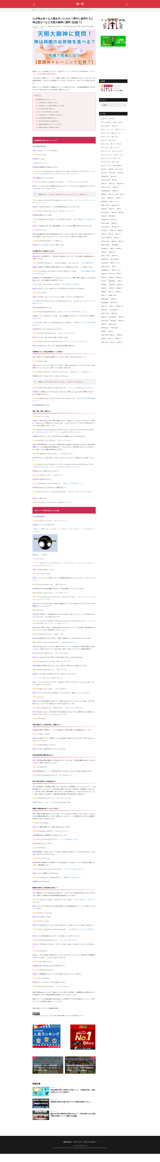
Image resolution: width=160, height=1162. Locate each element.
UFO (105, 118)
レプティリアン (107, 165)
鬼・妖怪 (105, 342)
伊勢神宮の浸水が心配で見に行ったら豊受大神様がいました (70, 1102)
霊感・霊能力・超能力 (109, 335)
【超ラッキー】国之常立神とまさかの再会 (46, 112)
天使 (114, 212)
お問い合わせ (67, 1142)
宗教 (114, 230)
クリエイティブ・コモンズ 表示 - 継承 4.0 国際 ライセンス (55, 1015)
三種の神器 (118, 165)
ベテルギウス (106, 162)
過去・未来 (113, 324)
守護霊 (105, 230)
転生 (122, 317)
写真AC (56, 1008)
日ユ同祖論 (115, 259)
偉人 (113, 183)
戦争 (120, 248)
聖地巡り (120, 306)
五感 (111, 169)
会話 (115, 176)
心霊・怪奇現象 (107, 237)
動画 (104, 194)
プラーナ (117, 158)
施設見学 (105, 259)
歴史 (105, 277)
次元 (113, 273)
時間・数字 (106, 266)
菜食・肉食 (106, 313)
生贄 (112, 288)
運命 (122, 320)
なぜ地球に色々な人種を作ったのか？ (47, 102)
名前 (119, 198)
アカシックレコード (108, 129)
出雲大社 (121, 183)
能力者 (105, 309)
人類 (58, 26)
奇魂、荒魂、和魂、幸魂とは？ (45, 108)
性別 (117, 237)
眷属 (104, 291)
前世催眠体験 (106, 190)
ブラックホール (107, 158)
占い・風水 (120, 194)
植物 (105, 273)
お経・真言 (106, 126)
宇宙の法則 (106, 226)
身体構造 (114, 317)
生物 (105, 288)
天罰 (122, 212)
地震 (113, 208)
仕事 (121, 172)
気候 (112, 277)
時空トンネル (115, 263)
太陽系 (113, 216)
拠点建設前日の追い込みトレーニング (45, 99)
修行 (105, 183)
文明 (116, 255)
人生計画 (120, 169)
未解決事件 (106, 270)
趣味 (105, 317)
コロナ (113, 140)
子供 (115, 219)
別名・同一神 (62, 26)
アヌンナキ (106, 133)
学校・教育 (106, 223)
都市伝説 (106, 327)
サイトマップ (77, 1142)
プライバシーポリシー (90, 1142)
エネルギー (116, 133)
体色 (115, 180)
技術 (105, 252)
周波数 (105, 201)
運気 (104, 324)
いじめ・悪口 (107, 122)
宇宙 (115, 223)
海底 (119, 277)
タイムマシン (106, 151)
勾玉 (111, 194)
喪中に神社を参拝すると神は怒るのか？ (48, 121)
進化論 (114, 320)
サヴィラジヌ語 (116, 143)
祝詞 (119, 291)
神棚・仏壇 (80, 26)
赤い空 (80, 4)
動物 (116, 190)
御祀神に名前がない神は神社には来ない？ (48, 127)
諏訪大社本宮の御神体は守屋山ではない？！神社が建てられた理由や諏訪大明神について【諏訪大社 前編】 (72, 1115)
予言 (104, 169)
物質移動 (112, 281)
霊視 (104, 338)
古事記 (67, 26)
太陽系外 (106, 219)
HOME (35, 9)
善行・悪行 (106, 205)
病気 (120, 288)
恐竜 (114, 241)
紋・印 (105, 306)
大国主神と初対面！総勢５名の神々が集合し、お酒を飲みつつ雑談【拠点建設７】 (64, 382)
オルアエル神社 (109, 85)
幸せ (119, 234)
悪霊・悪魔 (106, 244)
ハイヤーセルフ (118, 151)
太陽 (105, 216)
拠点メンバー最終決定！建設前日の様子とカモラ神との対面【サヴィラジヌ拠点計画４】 (65, 194)
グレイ (105, 140)
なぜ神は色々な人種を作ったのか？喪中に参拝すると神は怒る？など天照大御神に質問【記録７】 (69, 9)
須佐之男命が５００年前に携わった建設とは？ (49, 115)
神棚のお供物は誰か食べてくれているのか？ (49, 124)
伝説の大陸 (106, 180)
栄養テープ (116, 270)
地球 (105, 208)
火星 (104, 281)
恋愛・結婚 (106, 241)
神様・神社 (42, 9)
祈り (111, 291)
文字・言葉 (106, 255)
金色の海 (115, 327)
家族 (121, 230)
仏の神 (113, 172)
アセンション (120, 129)
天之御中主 (106, 212)
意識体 (105, 248)
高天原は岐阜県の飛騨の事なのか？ (46, 118)
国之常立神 (71, 26)
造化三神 (105, 320)
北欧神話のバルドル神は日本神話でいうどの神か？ (51, 105)
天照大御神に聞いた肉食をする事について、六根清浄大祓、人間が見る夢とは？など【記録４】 (72, 1091)
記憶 (115, 313)
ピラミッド (119, 154)
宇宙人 (116, 226)
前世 (117, 187)
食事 (91, 26)
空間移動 (105, 302)
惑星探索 (116, 244)
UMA (112, 118)
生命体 (113, 284)
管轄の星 (114, 302)
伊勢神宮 (106, 176)
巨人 (111, 234)
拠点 (75, 26)
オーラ (115, 136)
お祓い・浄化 (119, 122)
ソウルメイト (115, 147)
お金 (115, 126)
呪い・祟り (114, 201)
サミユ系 (105, 143)
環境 (105, 284)
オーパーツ (106, 136)
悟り (122, 241)
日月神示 (105, 263)
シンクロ (105, 147)
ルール (116, 162)
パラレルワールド (107, 154)
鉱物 (104, 331)
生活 (121, 284)
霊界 (121, 335)
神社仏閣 (86, 26)
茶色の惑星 (115, 309)
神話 (89, 26)
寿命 (104, 234)
